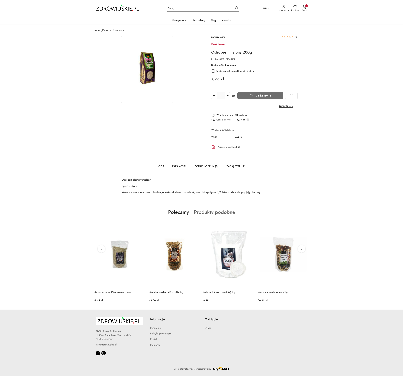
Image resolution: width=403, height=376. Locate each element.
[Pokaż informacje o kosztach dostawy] (248, 120)
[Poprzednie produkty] (101, 249)
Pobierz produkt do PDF (229, 146)
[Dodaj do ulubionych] (291, 95)
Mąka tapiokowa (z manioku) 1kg (164, 292)
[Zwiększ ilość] (227, 95)
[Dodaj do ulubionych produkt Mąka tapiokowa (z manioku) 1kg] (196, 224)
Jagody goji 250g (266, 292)
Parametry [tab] (179, 166)
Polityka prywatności (161, 333)
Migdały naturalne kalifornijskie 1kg (111, 292)
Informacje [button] (157, 319)
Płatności (155, 345)
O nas (208, 328)
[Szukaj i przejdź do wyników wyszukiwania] (236, 8)
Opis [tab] (161, 166)
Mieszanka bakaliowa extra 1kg (218, 292)
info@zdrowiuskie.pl (106, 344)
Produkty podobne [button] (214, 212)
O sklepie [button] (211, 319)
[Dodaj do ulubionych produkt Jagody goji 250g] (305, 224)
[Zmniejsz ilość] (213, 95)
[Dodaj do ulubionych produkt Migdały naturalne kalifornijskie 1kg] (141, 224)
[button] (179, 21)
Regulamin (155, 328)
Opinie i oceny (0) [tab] (206, 166)
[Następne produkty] (301, 249)
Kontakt (154, 339)
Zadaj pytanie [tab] (236, 166)
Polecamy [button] (178, 212)
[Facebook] (98, 353)
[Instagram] (103, 353)
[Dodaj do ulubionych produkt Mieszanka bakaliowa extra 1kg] (250, 224)
